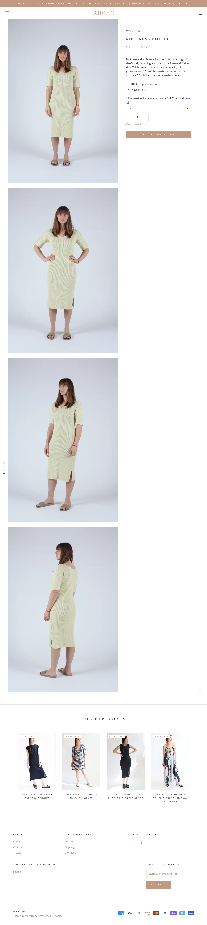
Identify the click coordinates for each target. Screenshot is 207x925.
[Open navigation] (7, 12)
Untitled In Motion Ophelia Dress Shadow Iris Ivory (170, 798)
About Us (18, 841)
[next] (197, 766)
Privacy (17, 852)
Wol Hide (134, 31)
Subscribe (158, 884)
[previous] (10, 766)
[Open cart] (200, 13)
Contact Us (71, 852)
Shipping (70, 847)
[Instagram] (141, 843)
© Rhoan (19, 911)
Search (17, 872)
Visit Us (17, 847)
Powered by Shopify (50, 916)
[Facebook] (134, 843)
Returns (69, 841)
